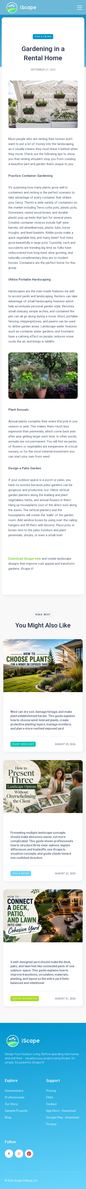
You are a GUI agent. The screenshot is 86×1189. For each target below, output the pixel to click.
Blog (8, 1117)
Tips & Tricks (43, 37)
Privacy (51, 1124)
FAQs (49, 1097)
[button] (79, 7)
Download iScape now (24, 559)
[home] (20, 7)
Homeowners (14, 1090)
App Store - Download (61, 1110)
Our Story (11, 1104)
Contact (51, 1104)
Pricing (51, 1090)
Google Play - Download (62, 1117)
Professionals (14, 1097)
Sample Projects (16, 1110)
